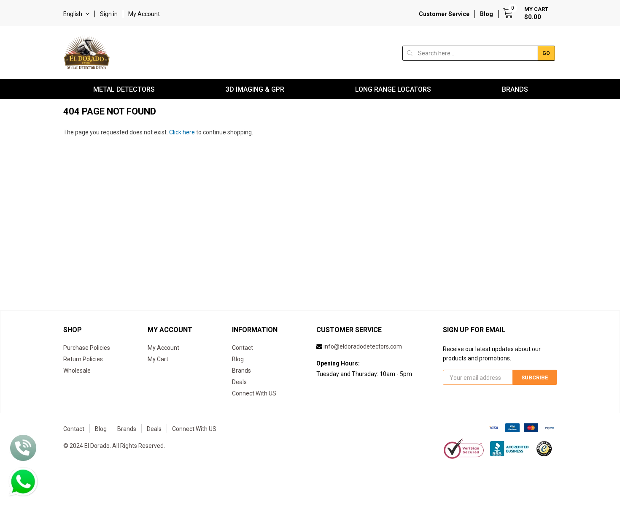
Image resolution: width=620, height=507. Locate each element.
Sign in (109, 14)
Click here (182, 132)
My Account (144, 14)
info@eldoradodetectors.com (362, 346)
